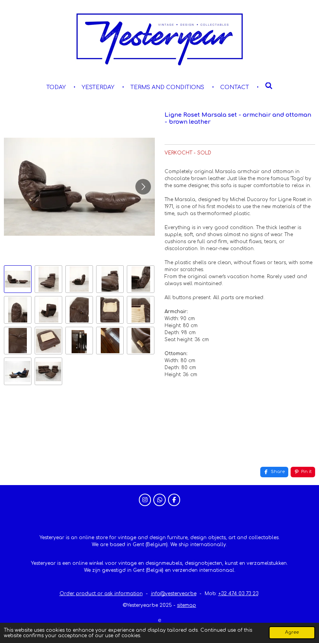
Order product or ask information (101, 593)
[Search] (269, 86)
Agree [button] (292, 632)
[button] (18, 279)
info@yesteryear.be (173, 593)
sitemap (186, 605)
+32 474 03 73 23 (238, 593)
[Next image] (143, 186)
